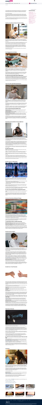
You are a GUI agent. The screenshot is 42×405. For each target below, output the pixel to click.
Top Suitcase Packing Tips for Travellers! (10, 381)
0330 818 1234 (34, 3)
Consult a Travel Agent (8, 373)
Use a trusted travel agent (8, 340)
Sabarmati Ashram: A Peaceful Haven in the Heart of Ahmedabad (32, 16)
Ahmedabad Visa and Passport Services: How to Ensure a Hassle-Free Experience (32, 21)
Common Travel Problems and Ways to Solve (10, 382)
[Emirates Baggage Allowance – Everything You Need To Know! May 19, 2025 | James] (19, 384)
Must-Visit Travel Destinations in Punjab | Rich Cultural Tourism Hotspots (32, 19)
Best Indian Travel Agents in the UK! (9, 380)
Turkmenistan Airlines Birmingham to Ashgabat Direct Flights (32, 17)
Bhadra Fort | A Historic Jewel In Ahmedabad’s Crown (32, 12)
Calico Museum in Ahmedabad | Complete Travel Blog (32, 22)
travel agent (6, 298)
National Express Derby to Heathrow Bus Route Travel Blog (32, 13)
